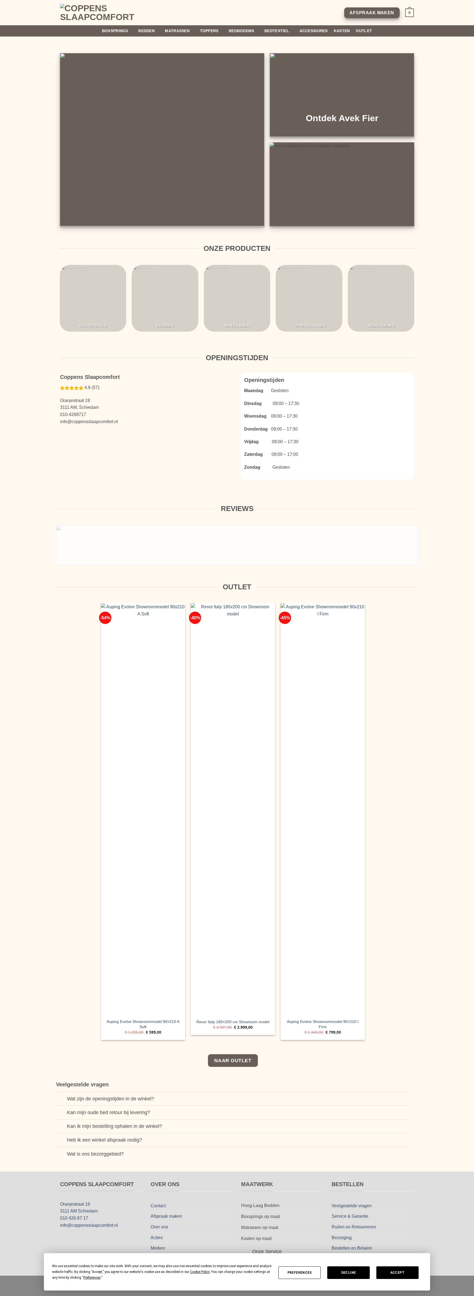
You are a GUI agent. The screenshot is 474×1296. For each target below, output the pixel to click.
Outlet (364, 31)
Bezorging (342, 1237)
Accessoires (314, 31)
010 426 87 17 (74, 1218)
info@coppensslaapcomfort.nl (89, 1225)
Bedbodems (241, 31)
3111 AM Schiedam (79, 1211)
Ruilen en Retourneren (354, 1227)
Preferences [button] (92, 1278)
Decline (348, 1273)
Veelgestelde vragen (352, 1205)
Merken (158, 1248)
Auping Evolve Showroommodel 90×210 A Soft (143, 1024)
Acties (157, 1237)
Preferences (299, 1273)
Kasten (342, 31)
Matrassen (177, 31)
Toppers (209, 31)
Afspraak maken (166, 1216)
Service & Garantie (350, 1216)
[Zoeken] (411, 31)
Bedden (146, 31)
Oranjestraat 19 (75, 1204)
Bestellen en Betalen (352, 1248)
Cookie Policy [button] (200, 1272)
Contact (158, 1205)
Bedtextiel (276, 31)
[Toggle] (61, 1099)
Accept (397, 1273)
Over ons (159, 1227)
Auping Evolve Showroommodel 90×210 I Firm (323, 1024)
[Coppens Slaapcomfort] (103, 12)
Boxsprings (115, 31)
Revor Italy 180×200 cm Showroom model (232, 1022)
